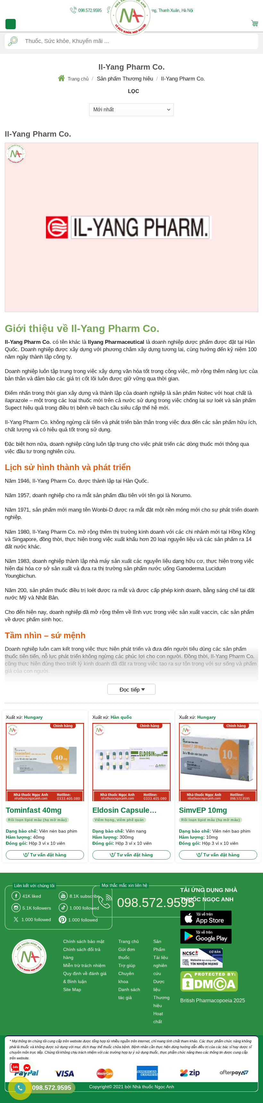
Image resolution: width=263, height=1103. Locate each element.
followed (84, 908)
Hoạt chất (158, 1017)
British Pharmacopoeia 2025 (212, 1000)
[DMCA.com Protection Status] (209, 982)
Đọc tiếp (130, 690)
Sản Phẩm (159, 945)
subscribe (85, 896)
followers (36, 908)
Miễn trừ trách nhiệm (84, 965)
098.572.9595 (89, 10)
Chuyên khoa (126, 977)
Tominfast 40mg (34, 810)
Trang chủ (78, 78)
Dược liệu (159, 985)
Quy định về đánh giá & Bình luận (84, 977)
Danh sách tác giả (129, 993)
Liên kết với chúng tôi (34, 885)
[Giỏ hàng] (254, 24)
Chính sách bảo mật (83, 941)
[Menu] (10, 24)
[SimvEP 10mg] (218, 762)
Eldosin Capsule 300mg (120, 810)
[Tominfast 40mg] (45, 762)
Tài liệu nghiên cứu (160, 965)
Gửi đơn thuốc (126, 953)
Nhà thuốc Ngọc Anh (153, 1086)
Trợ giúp (126, 965)
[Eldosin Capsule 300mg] (131, 762)
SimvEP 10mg (203, 810)
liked (31, 896)
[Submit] (13, 41)
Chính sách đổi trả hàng (81, 953)
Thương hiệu (161, 1001)
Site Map (72, 989)
